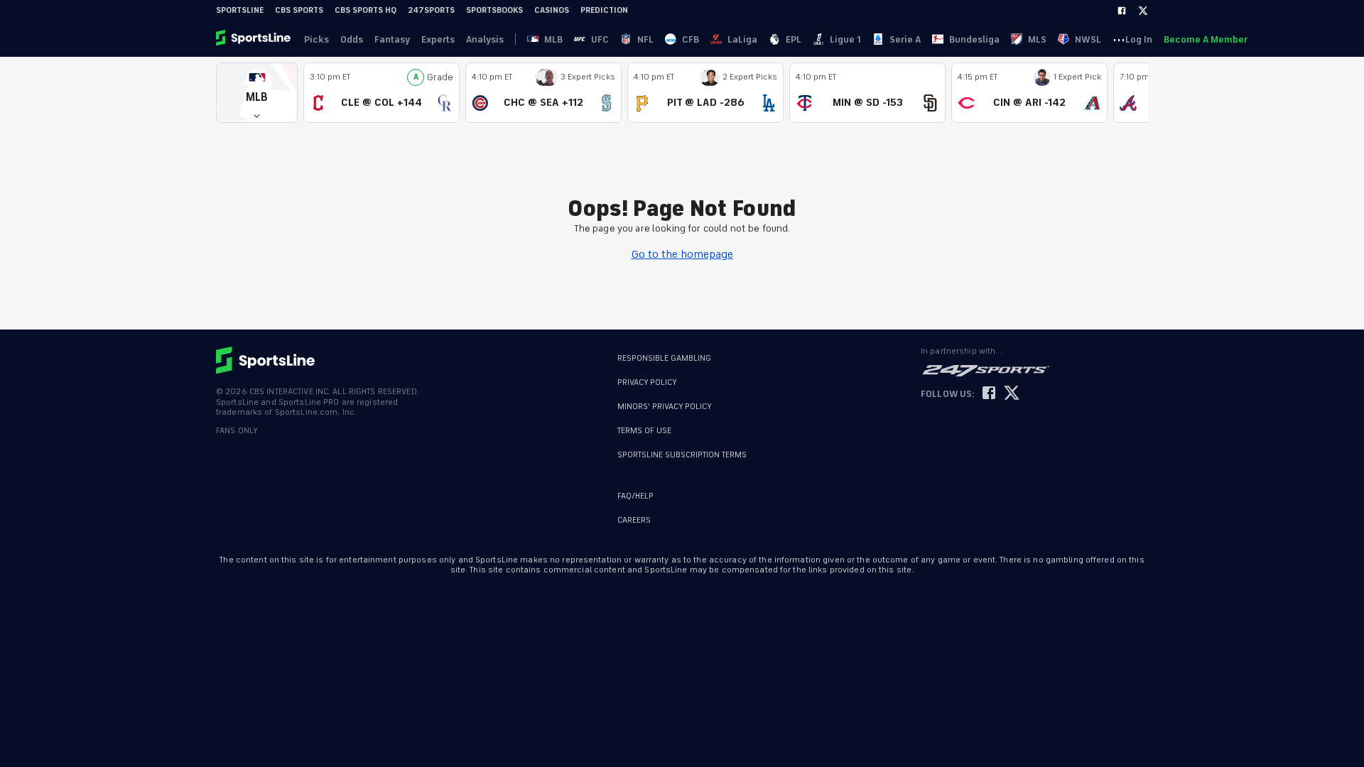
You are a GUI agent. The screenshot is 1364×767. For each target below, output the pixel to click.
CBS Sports (299, 10)
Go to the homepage (682, 254)
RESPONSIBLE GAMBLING (664, 358)
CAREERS (634, 520)
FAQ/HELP (635, 496)
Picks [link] (316, 39)
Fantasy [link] (392, 39)
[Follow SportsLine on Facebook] (988, 393)
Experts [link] (438, 39)
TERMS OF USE (644, 430)
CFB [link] (690, 39)
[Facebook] (1122, 10)
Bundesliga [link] (974, 39)
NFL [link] (645, 39)
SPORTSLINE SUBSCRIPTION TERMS (682, 455)
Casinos (551, 10)
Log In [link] (1138, 39)
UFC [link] (600, 39)
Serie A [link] (905, 39)
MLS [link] (1037, 39)
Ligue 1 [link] (845, 39)
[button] (257, 92)
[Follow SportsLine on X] (1011, 393)
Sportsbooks (494, 10)
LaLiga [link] (742, 39)
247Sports (431, 10)
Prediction (604, 10)
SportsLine (240, 10)
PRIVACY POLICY (647, 382)
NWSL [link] (1088, 39)
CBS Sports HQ (365, 10)
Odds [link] (351, 39)
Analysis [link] (485, 39)
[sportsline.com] (254, 39)
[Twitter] (1143, 10)
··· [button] (1119, 39)
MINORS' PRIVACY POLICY (664, 406)
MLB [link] (553, 39)
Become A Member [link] (1205, 39)
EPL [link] (793, 39)
